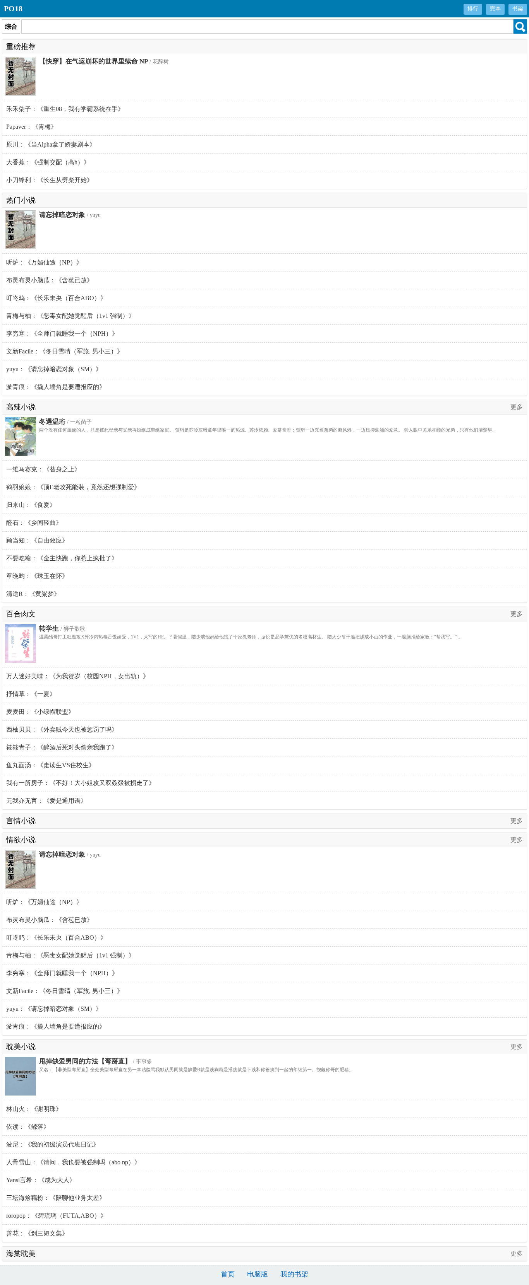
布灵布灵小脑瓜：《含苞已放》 (49, 280)
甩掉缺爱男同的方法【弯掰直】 (85, 1061)
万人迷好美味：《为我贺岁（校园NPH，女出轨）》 (77, 676)
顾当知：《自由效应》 (37, 540)
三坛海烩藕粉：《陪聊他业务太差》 (55, 1198)
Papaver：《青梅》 (31, 126)
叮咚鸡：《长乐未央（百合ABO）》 (56, 298)
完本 (495, 9)
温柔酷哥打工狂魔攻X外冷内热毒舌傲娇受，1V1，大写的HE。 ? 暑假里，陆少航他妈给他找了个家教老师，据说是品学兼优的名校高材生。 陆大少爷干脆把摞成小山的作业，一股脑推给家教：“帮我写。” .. (249, 637)
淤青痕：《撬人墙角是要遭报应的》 (55, 387)
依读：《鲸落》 (28, 1126)
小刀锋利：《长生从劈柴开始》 (49, 180)
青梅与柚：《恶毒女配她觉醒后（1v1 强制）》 (70, 315)
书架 (517, 9)
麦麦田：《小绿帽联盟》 (40, 711)
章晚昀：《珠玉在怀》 (37, 576)
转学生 (49, 628)
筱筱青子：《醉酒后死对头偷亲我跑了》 (62, 747)
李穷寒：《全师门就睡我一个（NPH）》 (62, 333)
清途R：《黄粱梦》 (33, 593)
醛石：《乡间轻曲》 (34, 522)
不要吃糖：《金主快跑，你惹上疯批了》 (62, 558)
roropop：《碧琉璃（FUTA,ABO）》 (56, 1215)
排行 (472, 9)
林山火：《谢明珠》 (34, 1109)
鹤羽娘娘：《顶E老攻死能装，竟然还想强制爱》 (73, 487)
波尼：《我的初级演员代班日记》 (52, 1144)
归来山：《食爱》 (31, 505)
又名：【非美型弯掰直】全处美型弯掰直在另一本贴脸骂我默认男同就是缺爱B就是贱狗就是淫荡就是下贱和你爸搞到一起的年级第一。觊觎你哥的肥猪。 (196, 1069)
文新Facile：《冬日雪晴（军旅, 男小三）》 (64, 351)
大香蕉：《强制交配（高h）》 (48, 162)
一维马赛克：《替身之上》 (43, 469)
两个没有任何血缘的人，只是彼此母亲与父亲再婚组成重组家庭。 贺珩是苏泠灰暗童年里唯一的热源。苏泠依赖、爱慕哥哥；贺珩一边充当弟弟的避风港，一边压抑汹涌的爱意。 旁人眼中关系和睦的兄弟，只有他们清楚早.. (267, 430)
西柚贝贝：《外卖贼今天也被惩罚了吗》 (62, 729)
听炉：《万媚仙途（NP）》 (44, 262)
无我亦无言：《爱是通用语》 (46, 800)
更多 (516, 407)
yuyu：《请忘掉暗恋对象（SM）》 (54, 369)
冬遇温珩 (52, 421)
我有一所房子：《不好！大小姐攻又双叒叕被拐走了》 (80, 783)
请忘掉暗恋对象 (62, 214)
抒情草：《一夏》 (31, 694)
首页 (228, 1274)
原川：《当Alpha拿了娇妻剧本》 (51, 144)
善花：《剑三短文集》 (37, 1233)
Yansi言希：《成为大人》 (41, 1180)
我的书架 (294, 1274)
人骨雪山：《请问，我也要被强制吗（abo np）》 (73, 1162)
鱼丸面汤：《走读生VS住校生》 (50, 765)
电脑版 (257, 1274)
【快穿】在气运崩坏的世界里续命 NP (93, 61)
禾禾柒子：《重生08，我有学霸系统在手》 (65, 109)
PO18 (13, 8)
